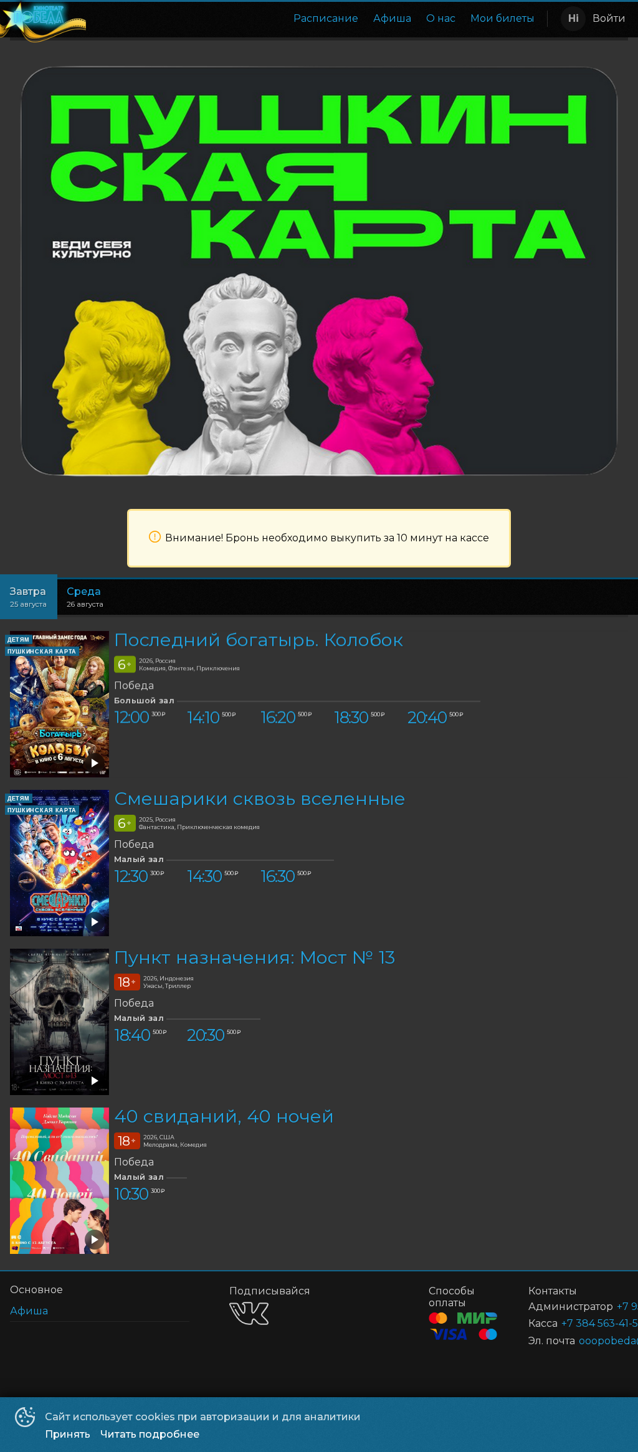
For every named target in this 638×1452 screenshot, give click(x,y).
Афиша (392, 18)
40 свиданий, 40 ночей (224, 1116)
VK (249, 1313)
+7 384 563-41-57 (579, 1323)
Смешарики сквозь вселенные (260, 798)
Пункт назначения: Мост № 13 (254, 957)
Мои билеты (502, 18)
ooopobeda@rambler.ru (588, 1341)
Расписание (325, 18)
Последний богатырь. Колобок (258, 639)
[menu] (314, 18)
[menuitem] (326, 18)
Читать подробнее (149, 1434)
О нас (440, 18)
